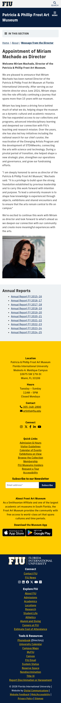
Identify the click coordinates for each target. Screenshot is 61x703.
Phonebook (24, 640)
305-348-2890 (32, 406)
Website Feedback (19, 694)
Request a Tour (30, 468)
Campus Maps (30, 648)
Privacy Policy (25, 698)
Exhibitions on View (30, 453)
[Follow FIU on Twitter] (32, 582)
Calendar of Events (30, 450)
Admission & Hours (30, 442)
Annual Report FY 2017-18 (26, 304)
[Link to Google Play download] (39, 534)
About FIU (30, 593)
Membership (30, 461)
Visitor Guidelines (30, 446)
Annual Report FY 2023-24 (26, 328)
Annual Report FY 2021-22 (26, 320)
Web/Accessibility (40, 694)
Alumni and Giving (30, 621)
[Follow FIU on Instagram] (20, 582)
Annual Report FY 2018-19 (26, 308)
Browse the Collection (30, 457)
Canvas (30, 656)
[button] (55, 3)
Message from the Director (37, 42)
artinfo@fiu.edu (32, 410)
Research (30, 609)
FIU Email (30, 660)
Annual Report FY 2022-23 (26, 324)
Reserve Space (30, 668)
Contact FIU (30, 573)
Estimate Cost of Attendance (30, 629)
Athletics (30, 617)
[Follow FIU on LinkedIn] (24, 582)
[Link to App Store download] (14, 533)
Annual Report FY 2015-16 (26, 296)
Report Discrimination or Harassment (30, 680)
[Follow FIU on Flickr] (41, 582)
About (15, 42)
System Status (30, 664)
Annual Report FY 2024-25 (26, 332)
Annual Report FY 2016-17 (26, 300)
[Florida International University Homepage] (16, 4)
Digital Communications (36, 690)
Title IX (31, 676)
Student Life (30, 613)
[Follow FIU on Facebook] (28, 582)
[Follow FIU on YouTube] (36, 582)
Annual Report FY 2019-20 (26, 312)
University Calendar (30, 644)
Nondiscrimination (30, 671)
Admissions (30, 597)
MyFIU (30, 652)
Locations (30, 605)
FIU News (30, 577)
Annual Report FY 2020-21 (26, 316)
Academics (30, 601)
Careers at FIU (30, 625)
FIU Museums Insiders (30, 465)
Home (5, 42)
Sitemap (39, 698)
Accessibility (30, 472)
